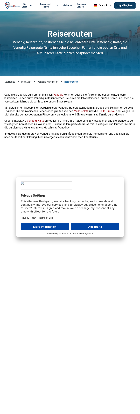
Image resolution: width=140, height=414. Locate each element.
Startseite (9, 81)
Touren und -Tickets (46, 5)
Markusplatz (81, 111)
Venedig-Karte (35, 120)
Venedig (58, 94)
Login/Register (125, 5)
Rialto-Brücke (107, 111)
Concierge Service (81, 5)
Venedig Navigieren (47, 81)
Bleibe (66, 5)
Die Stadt (24, 5)
